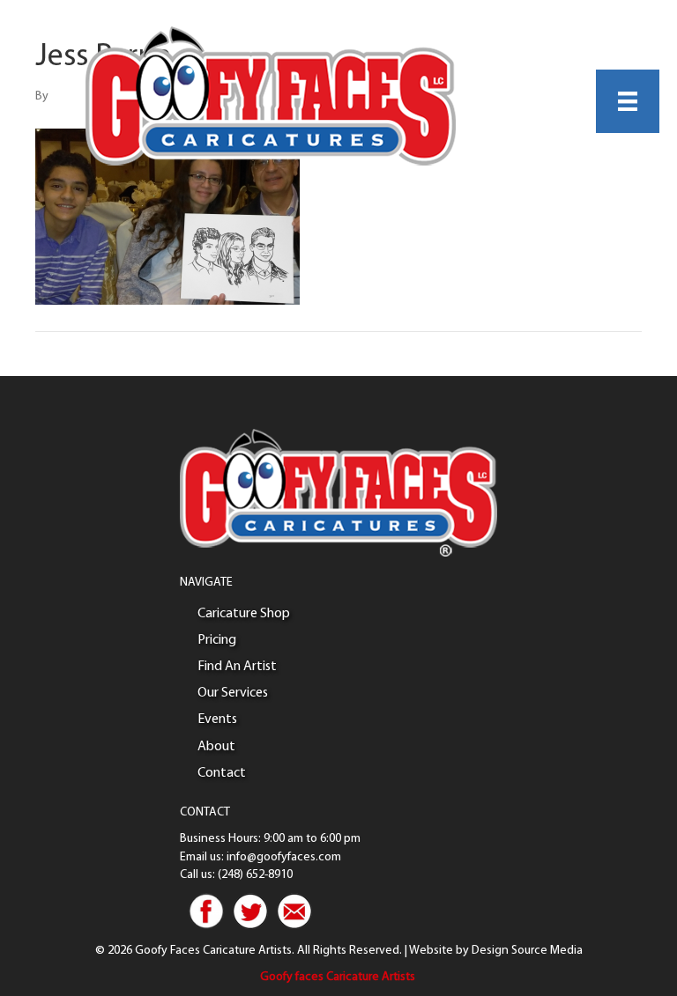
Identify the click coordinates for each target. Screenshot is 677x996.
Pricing (216, 640)
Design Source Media (527, 950)
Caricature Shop (243, 614)
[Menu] (627, 101)
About (216, 747)
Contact (221, 773)
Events (217, 719)
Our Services (232, 693)
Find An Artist (237, 667)
